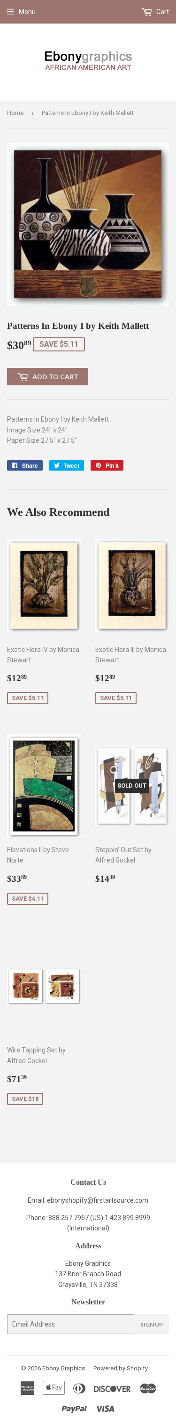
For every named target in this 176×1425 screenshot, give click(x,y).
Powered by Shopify (120, 1368)
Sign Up (151, 1324)
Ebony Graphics (63, 1368)
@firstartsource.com (117, 1200)
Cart (162, 12)
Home (15, 112)
